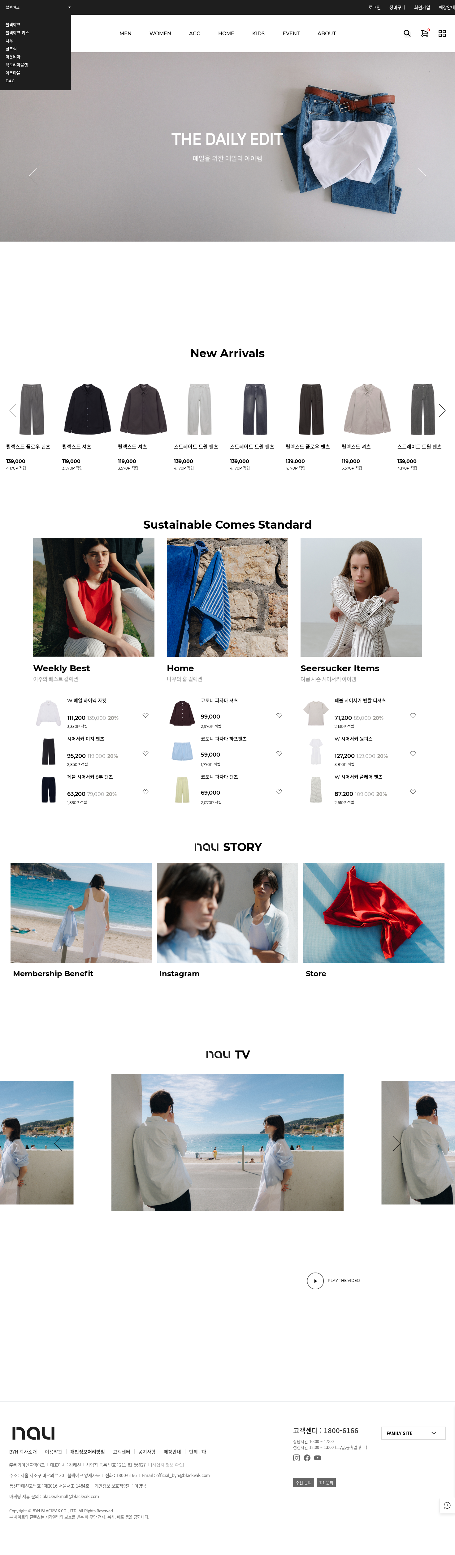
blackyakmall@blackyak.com (70, 1496)
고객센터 (121, 1451)
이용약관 (53, 1451)
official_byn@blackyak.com (183, 1475)
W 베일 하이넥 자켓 (86, 700)
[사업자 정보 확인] (167, 1465)
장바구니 (397, 7)
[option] (227, 176)
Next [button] (422, 176)
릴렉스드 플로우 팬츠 (28, 447)
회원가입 (422, 7)
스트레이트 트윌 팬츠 (196, 447)
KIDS (258, 34)
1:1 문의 (326, 1482)
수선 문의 (304, 1482)
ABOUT (327, 34)
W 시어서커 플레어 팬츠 (359, 777)
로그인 (375, 7)
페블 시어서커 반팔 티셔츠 (360, 700)
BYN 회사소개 (23, 1451)
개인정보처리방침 (87, 1451)
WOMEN (160, 34)
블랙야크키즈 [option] (16, 7)
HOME (226, 34)
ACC (194, 34)
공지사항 (147, 1451)
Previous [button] (33, 176)
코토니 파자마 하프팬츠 (224, 739)
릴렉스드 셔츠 (76, 447)
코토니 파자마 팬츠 (219, 777)
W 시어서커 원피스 (354, 739)
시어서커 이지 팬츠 (85, 739)
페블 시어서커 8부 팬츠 (90, 777)
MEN (125, 34)
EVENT (291, 34)
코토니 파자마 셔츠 (219, 700)
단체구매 (197, 1451)
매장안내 (447, 7)
